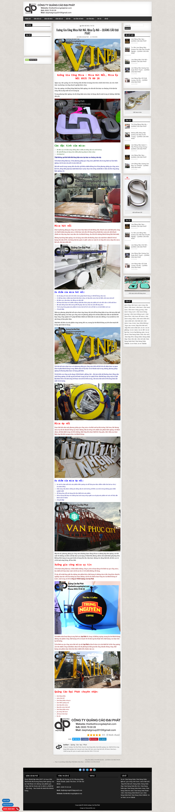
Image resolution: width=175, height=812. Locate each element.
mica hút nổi (77, 163)
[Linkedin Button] (87, 770)
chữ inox (132, 307)
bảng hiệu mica (82, 94)
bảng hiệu (74, 88)
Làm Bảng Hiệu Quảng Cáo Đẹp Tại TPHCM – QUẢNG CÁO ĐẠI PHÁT (140, 165)
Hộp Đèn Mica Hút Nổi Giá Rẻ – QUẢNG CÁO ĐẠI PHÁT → (103, 760)
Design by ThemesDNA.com (87, 808)
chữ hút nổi (139, 321)
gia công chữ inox (62, 711)
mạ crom (132, 323)
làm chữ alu (132, 339)
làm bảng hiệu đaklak (139, 795)
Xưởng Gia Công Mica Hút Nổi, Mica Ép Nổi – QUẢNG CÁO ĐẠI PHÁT (87, 31)
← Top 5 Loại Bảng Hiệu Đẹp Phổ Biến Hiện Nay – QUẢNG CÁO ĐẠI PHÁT (76, 762)
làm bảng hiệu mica (63, 709)
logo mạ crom (130, 325)
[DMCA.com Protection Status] (31, 60)
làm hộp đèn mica (62, 705)
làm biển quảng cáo (63, 702)
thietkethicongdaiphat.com (72, 793)
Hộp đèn (68, 19)
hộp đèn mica (105, 240)
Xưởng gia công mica (68, 564)
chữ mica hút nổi (65, 242)
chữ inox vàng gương (136, 309)
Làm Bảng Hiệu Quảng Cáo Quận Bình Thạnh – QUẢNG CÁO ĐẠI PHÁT (140, 70)
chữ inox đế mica (138, 316)
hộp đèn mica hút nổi (94, 298)
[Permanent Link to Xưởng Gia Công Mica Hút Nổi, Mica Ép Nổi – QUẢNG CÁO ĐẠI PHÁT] (87, 55)
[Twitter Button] (80, 770)
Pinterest (94, 739)
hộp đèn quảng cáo (110, 553)
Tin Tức (99, 19)
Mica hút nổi (63, 225)
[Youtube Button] (91, 770)
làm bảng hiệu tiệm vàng (136, 788)
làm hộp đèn (129, 337)
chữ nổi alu (141, 339)
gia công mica (88, 161)
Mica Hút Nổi (96, 74)
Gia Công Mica (90, 19)
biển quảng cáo (111, 430)
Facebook (85, 739)
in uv (143, 327)
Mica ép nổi (62, 423)
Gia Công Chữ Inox (78, 19)
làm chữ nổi (145, 334)
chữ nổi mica (61, 366)
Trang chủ (28, 19)
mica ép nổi (67, 163)
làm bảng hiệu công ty (63, 700)
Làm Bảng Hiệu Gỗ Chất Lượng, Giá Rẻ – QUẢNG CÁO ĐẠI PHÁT (139, 80)
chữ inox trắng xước (137, 314)
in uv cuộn (134, 330)
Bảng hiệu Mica (48, 19)
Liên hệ (106, 19)
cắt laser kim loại (62, 714)
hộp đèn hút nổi (141, 325)
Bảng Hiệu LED (59, 19)
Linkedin (103, 739)
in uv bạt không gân (137, 332)
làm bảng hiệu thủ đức (132, 786)
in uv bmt (133, 343)
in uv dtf (142, 330)
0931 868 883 (8, 809)
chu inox (139, 307)
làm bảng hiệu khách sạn (134, 793)
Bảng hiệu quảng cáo (61, 314)
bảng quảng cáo (63, 376)
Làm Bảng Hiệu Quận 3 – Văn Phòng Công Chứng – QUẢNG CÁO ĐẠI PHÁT (139, 147)
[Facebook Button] (83, 770)
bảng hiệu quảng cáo (68, 238)
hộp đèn (87, 432)
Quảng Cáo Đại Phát (83, 37)
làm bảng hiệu (100, 312)
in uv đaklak (142, 343)
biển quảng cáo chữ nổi (87, 88)
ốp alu (58, 716)
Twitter (77, 739)
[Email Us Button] (94, 770)
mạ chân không (142, 323)
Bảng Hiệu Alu (37, 19)
